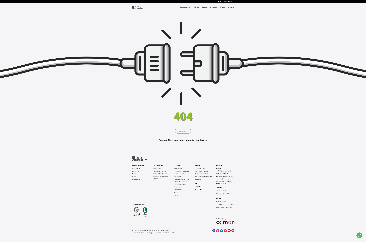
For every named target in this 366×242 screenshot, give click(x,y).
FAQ (173, 233)
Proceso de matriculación (181, 179)
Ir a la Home (183, 131)
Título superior (185, 7)
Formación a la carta (180, 174)
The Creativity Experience (181, 171)
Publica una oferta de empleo (203, 176)
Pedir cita (177, 187)
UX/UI (154, 181)
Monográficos (136, 179)
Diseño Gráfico (157, 169)
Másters (196, 7)
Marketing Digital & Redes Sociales (160, 177)
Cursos (204, 7)
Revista (176, 192)
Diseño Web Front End (159, 171)
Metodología (177, 176)
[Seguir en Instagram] (217, 230)
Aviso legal (150, 233)
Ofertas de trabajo (200, 169)
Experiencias (178, 190)
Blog (219, 2)
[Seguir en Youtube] (229, 230)
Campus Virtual (227, 2)
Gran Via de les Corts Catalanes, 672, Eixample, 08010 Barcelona (224, 181)
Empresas (198, 179)
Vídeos (176, 195)
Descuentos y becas (180, 184)
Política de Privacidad (138, 233)
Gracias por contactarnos (162, 233)
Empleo (222, 7)
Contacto (231, 7)
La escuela (213, 7)
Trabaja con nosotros (201, 174)
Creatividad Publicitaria (160, 174)
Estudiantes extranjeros (181, 182)
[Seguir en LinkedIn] (221, 230)
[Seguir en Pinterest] (232, 230)
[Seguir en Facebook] (213, 230)
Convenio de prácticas (201, 171)
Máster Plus (135, 171)
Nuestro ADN (178, 169)
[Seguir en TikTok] (225, 230)
